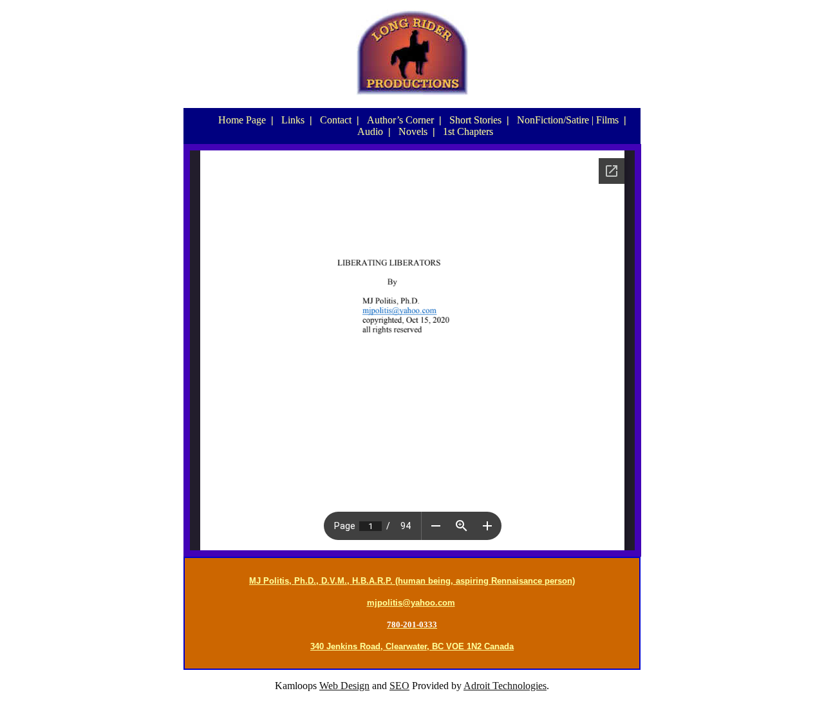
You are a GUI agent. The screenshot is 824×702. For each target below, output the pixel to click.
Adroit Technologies (505, 685)
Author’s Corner (400, 119)
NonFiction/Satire (553, 119)
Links (292, 119)
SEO (399, 685)
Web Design (344, 685)
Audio (370, 131)
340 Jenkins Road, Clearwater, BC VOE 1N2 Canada (412, 646)
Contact (335, 119)
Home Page (242, 119)
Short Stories (475, 119)
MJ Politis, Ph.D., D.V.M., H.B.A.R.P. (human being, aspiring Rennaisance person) (412, 581)
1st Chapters (468, 131)
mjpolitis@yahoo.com (411, 603)
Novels (412, 131)
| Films (605, 119)
